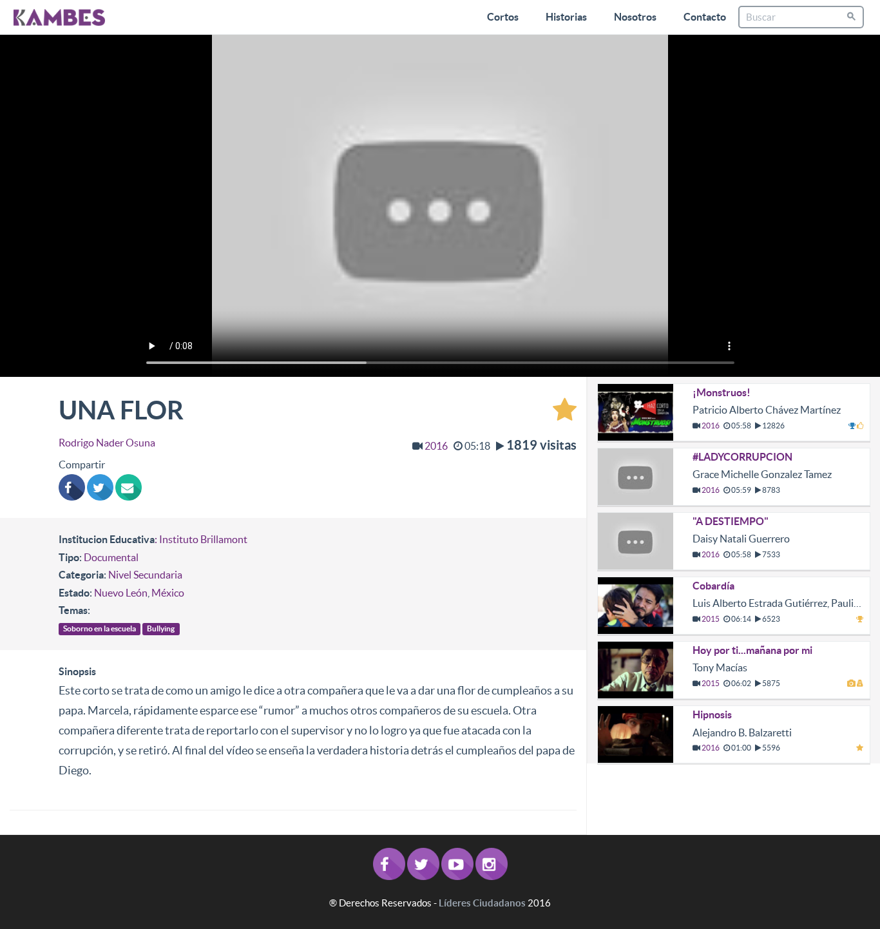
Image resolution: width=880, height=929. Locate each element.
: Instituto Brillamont (201, 539)
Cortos (503, 17)
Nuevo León (121, 593)
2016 (436, 446)
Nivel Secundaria (145, 574)
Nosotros (635, 17)
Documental (111, 557)
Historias (566, 17)
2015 (711, 619)
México (167, 593)
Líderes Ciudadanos (482, 902)
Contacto (705, 17)
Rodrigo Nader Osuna (107, 442)
